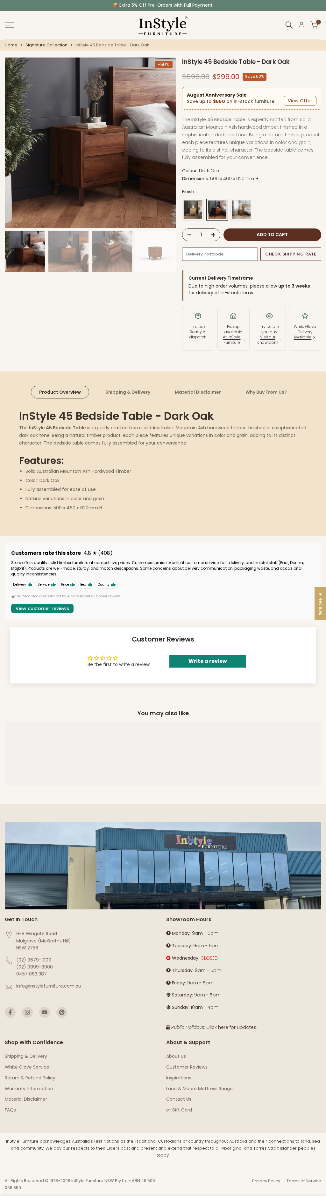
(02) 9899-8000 (34, 967)
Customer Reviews (187, 1067)
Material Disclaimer (198, 392)
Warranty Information (29, 1088)
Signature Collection (46, 45)
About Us (176, 1056)
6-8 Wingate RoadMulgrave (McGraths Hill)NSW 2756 (43, 940)
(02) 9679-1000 (33, 960)
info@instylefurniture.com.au (48, 986)
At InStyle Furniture (231, 340)
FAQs (10, 1110)
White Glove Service (27, 1067)
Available (302, 337)
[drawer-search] (289, 25)
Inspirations (178, 1078)
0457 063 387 (31, 974)
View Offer (300, 101)
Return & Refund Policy (30, 1078)
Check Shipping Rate (290, 254)
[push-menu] (9, 25)
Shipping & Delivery (127, 392)
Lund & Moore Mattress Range (199, 1088)
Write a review (207, 661)
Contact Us (178, 1099)
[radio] (193, 210)
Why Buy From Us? (266, 392)
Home (11, 45)
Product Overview (60, 392)
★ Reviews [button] (320, 603)
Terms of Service (304, 1181)
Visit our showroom (267, 340)
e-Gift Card (179, 1110)
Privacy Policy (266, 1181)
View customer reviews (42, 608)
